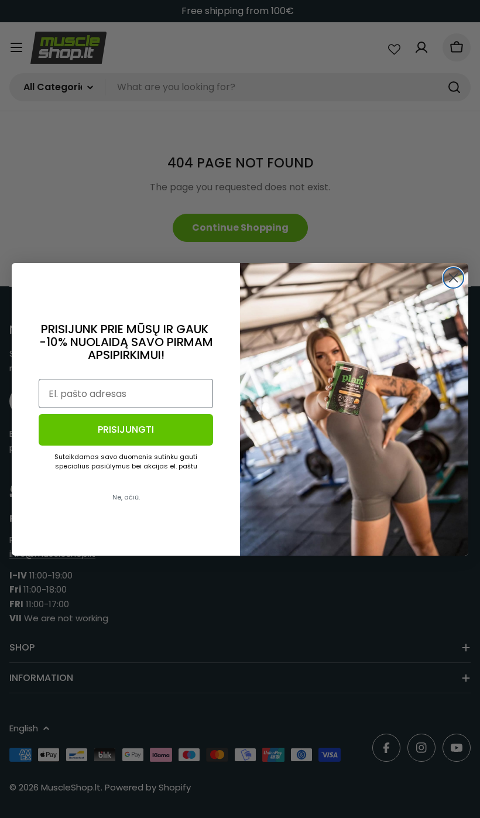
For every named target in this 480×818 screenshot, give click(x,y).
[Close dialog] (453, 278)
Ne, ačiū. (126, 497)
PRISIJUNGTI (126, 429)
